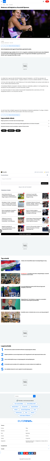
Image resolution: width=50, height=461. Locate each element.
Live (47, 1)
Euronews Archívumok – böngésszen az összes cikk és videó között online (37, 441)
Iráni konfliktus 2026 (31, 403)
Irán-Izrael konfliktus (19, 403)
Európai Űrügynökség (25, 409)
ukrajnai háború (15, 406)
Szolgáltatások (4, 445)
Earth (27, 430)
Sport (18, 130)
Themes (2, 425)
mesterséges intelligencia (25, 415)
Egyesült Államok (34, 406)
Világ (7, 4)
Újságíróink (3, 440)
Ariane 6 (32, 412)
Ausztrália (11, 4)
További (2, 448)
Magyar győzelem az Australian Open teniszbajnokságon (12, 120)
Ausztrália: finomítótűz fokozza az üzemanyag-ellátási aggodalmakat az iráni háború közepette (20, 123)
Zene (26, 412)
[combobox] (25, 396)
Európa (2, 428)
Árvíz (35, 409)
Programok (28, 438)
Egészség (28, 433)
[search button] (34, 396)
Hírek (4, 4)
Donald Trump (19, 412)
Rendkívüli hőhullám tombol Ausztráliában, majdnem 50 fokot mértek (15, 126)
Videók (2, 438)
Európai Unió (24, 406)
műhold (15, 409)
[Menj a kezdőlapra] (4, 1)
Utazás (2, 435)
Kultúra (27, 435)
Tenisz (3, 130)
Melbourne (11, 130)
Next (2, 433)
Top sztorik (5, 258)
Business (2, 430)
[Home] (1, 4)
